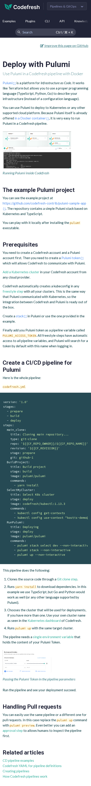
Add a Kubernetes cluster (21, 272)
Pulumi (8, 83)
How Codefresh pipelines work (25, 776)
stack (20, 316)
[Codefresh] (22, 6)
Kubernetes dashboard (44, 620)
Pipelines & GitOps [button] (63, 6)
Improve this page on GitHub (66, 45)
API (62, 21)
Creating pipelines (16, 771)
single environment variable (53, 637)
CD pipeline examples (18, 760)
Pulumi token (70, 258)
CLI (47, 21)
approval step (13, 730)
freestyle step (13, 291)
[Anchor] (78, 190)
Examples (9, 21)
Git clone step (67, 579)
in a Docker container (30, 118)
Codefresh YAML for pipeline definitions (32, 766)
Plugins (30, 21)
